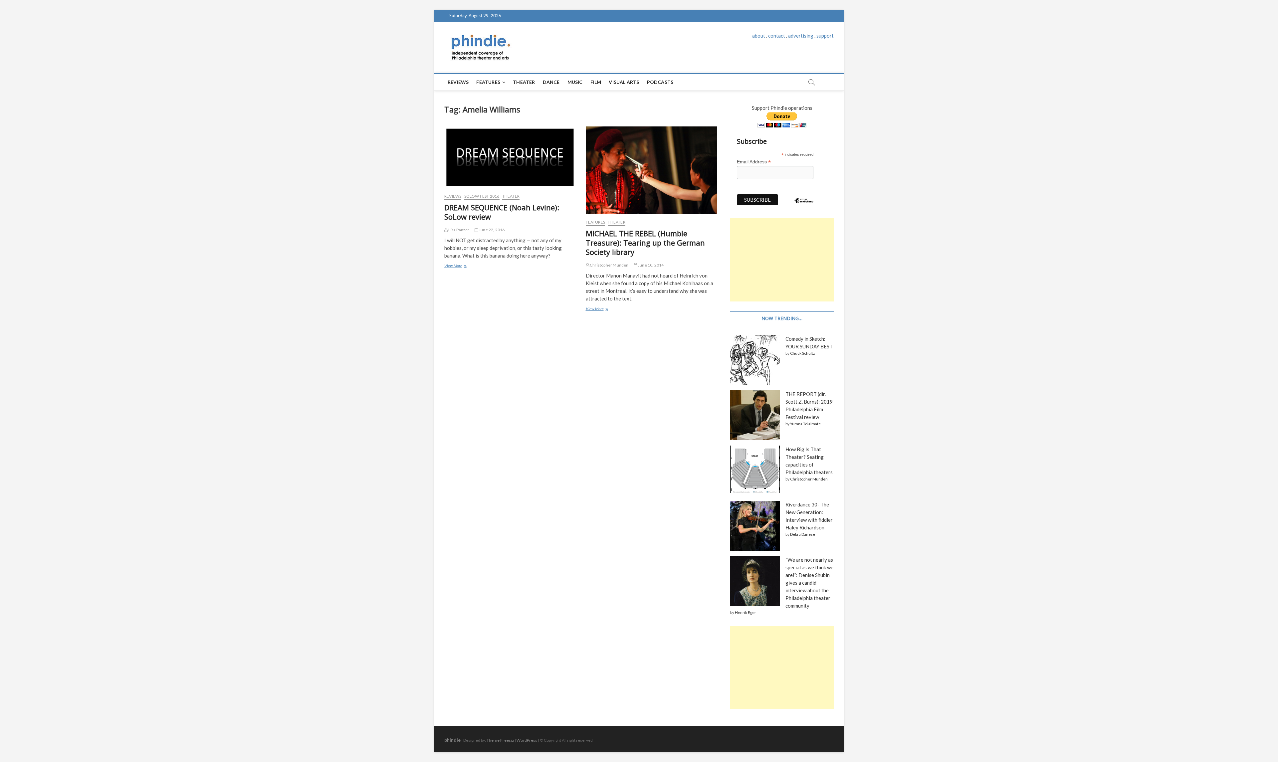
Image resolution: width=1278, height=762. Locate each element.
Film (595, 82)
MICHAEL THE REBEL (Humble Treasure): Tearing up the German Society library (645, 242)
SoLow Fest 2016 (482, 196)
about (758, 36)
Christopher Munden (609, 265)
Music (575, 82)
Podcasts (660, 82)
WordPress (527, 740)
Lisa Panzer (458, 229)
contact (776, 36)
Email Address (754, 162)
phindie (452, 740)
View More (455, 266)
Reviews (458, 82)
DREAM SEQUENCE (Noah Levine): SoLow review (501, 212)
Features (488, 82)
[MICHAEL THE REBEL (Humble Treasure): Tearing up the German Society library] (651, 170)
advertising (800, 36)
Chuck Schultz (802, 353)
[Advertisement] (782, 259)
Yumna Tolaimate (805, 423)
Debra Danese (802, 534)
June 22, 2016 (491, 229)
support (825, 36)
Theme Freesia (500, 740)
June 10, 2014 (650, 265)
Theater (524, 82)
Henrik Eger (745, 612)
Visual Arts (624, 82)
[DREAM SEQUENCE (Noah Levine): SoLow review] (510, 157)
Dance (551, 82)
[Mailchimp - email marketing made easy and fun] (804, 205)
